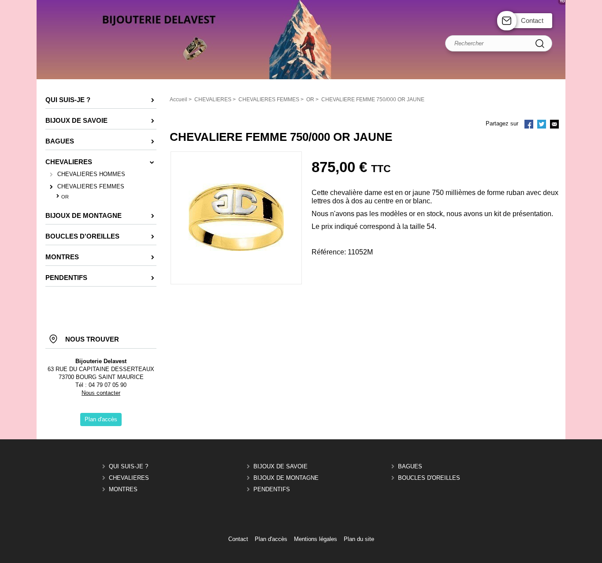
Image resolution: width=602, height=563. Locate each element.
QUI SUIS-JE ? (128, 466)
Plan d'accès (271, 539)
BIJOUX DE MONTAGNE (286, 478)
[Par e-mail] (554, 125)
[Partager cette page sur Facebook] (528, 125)
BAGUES (410, 466)
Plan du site (359, 539)
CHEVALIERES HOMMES (91, 174)
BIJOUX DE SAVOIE (280, 466)
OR (65, 196)
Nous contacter (101, 393)
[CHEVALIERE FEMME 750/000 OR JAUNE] (236, 249)
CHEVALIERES (129, 478)
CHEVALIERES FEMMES (90, 186)
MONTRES (123, 489)
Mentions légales (315, 539)
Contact (532, 20)
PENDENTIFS (271, 489)
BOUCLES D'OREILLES (429, 478)
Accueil (178, 99)
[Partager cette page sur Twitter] (541, 125)
